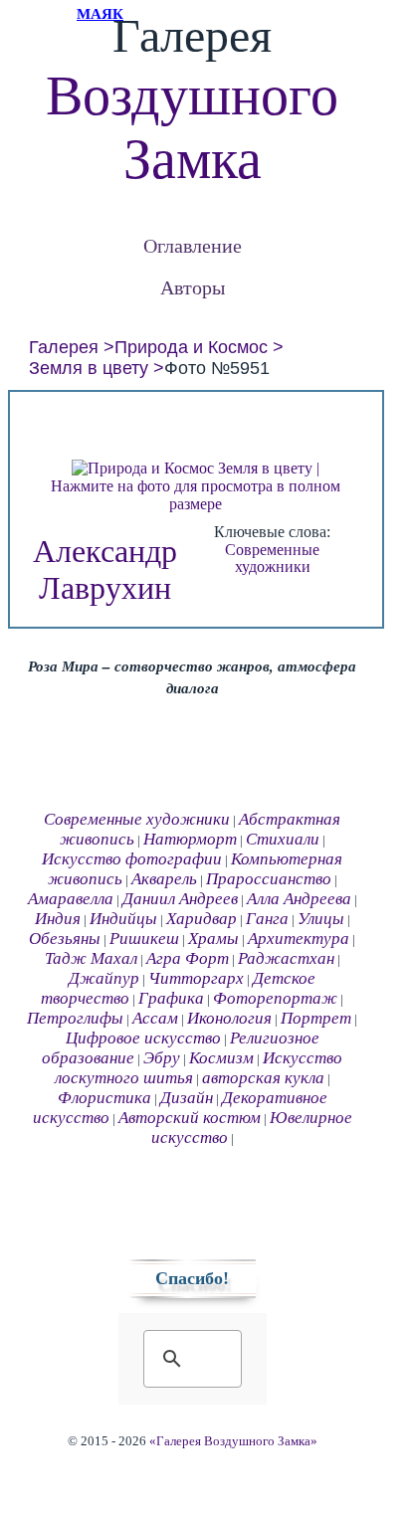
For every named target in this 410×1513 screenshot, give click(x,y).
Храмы (213, 938)
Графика (171, 998)
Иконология (229, 1018)
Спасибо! (192, 1278)
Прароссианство (268, 878)
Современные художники (272, 558)
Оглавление (192, 245)
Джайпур (104, 978)
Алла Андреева (299, 898)
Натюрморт (190, 839)
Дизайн (186, 1097)
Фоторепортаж (275, 998)
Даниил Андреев (180, 898)
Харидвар (201, 918)
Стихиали (282, 839)
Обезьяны (65, 938)
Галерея (64, 347)
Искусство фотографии (132, 859)
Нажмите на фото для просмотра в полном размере (195, 494)
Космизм (221, 1057)
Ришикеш (144, 938)
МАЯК (100, 14)
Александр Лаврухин (105, 569)
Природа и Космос (191, 347)
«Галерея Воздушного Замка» (233, 1441)
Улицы (321, 918)
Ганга (267, 918)
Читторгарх (196, 978)
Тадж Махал (91, 958)
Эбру (161, 1057)
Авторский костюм (189, 1117)
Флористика (104, 1097)
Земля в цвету (88, 368)
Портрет (316, 1018)
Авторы (192, 287)
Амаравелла (70, 898)
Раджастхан (286, 958)
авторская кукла (263, 1077)
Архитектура (298, 938)
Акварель (164, 878)
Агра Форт (187, 958)
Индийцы (123, 918)
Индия (58, 918)
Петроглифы (75, 1018)
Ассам (155, 1018)
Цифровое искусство (143, 1038)
